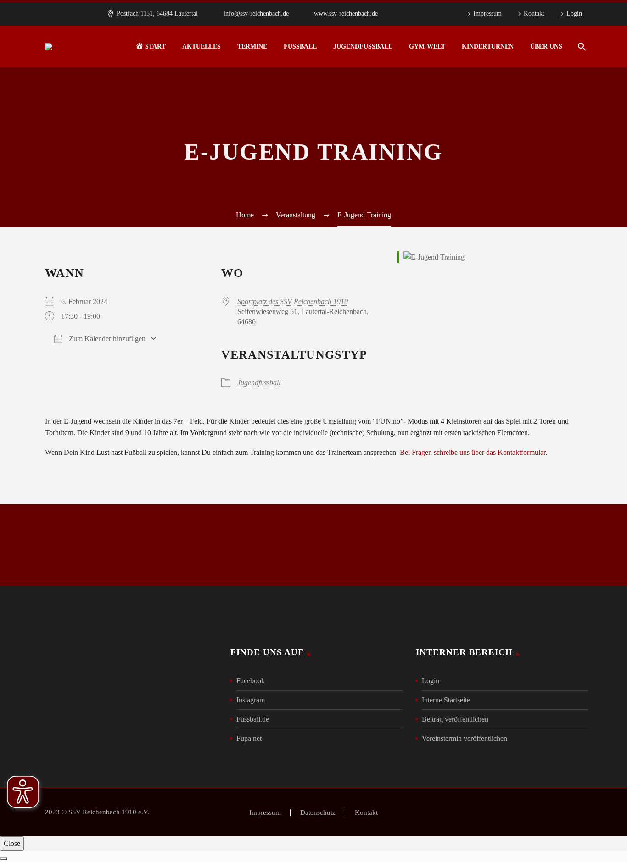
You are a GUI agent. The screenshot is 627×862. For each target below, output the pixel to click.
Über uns (546, 46)
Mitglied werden (313, 545)
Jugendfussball (362, 46)
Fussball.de (252, 719)
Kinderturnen (488, 46)
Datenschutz (318, 812)
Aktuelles (201, 46)
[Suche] (581, 46)
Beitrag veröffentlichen (455, 719)
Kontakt (534, 13)
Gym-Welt (427, 46)
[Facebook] (414, 13)
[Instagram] (428, 13)
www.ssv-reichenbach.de (346, 13)
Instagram (250, 700)
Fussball (300, 46)
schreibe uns (188, 545)
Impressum (487, 13)
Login (574, 13)
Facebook (250, 681)
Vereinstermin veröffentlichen (464, 738)
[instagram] (454, 547)
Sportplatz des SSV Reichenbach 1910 (292, 301)
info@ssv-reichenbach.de (256, 13)
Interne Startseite (446, 700)
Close (12, 843)
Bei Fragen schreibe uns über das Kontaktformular (472, 452)
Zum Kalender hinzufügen (106, 339)
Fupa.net (249, 738)
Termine (252, 46)
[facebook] (423, 547)
